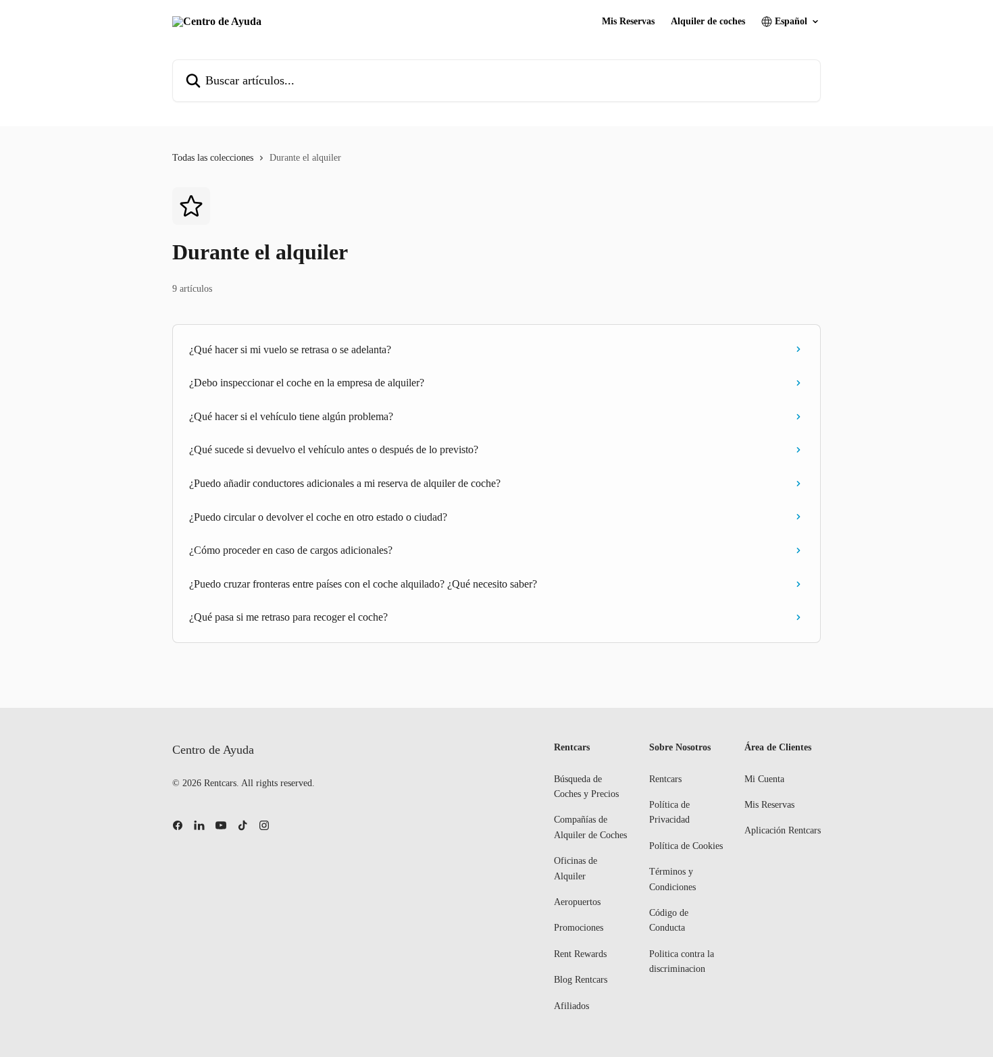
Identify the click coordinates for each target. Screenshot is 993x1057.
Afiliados (571, 1006)
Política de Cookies (686, 846)
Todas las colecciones (212, 158)
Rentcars (665, 779)
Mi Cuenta (764, 779)
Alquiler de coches (708, 21)
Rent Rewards (580, 954)
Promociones (578, 928)
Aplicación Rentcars (782, 830)
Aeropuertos (577, 902)
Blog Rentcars (580, 980)
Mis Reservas (628, 21)
